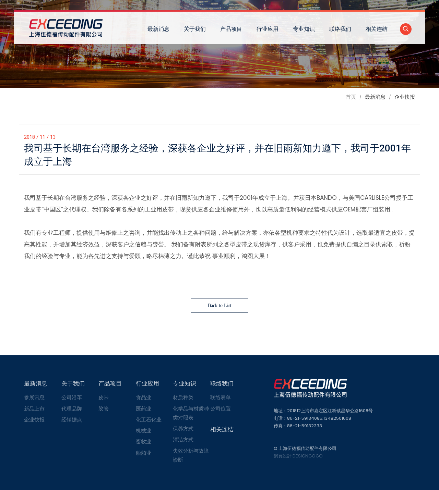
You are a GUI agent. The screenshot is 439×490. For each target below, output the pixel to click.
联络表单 (220, 397)
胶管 (103, 408)
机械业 (143, 430)
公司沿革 (71, 397)
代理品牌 (71, 408)
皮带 (103, 397)
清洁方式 (183, 439)
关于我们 (195, 29)
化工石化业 (149, 419)
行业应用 (267, 29)
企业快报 (34, 419)
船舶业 (143, 452)
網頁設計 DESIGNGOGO (298, 456)
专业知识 (304, 29)
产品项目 (231, 29)
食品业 (143, 397)
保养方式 (183, 428)
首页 (351, 96)
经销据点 (71, 419)
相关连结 (377, 29)
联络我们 (340, 29)
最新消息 (158, 29)
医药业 (143, 408)
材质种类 (183, 397)
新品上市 (34, 408)
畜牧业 (143, 441)
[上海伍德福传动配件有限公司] (66, 28)
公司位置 (220, 408)
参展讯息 (34, 397)
